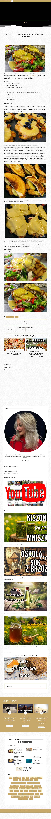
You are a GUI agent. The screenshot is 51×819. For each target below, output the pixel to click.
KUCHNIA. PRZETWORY (29, 785)
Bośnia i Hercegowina (33, 777)
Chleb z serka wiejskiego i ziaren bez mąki (25, 655)
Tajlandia (37, 793)
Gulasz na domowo (30, 329)
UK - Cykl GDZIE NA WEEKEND (20, 796)
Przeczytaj (9, 725)
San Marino (14, 793)
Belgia (27, 777)
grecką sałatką (31, 75)
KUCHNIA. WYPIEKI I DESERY (23, 788)
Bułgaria (40, 777)
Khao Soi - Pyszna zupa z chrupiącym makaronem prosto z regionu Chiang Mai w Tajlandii (19, 760)
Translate (15, 473)
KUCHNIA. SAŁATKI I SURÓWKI (13, 788)
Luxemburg (30, 788)
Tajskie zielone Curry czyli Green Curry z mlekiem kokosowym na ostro (18, 750)
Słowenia (19, 793)
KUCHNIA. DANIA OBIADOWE (15, 785)
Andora (15, 777)
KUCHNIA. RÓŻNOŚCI (37, 785)
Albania (10, 777)
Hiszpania (35, 780)
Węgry (32, 796)
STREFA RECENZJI (25, 793)
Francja (27, 780)
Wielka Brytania (36, 796)
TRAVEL (41, 793)
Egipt (23, 780)
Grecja (31, 780)
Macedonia (35, 788)
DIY (19, 780)
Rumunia (10, 793)
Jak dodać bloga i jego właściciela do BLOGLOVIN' (27, 769)
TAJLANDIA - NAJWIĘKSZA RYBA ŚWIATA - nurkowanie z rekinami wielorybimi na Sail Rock (37, 760)
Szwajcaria (32, 793)
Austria (23, 777)
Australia (19, 777)
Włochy (30, 799)
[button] (13, 21)
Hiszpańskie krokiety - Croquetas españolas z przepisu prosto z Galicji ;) (14, 330)
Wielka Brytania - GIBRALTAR (23, 799)
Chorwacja (16, 780)
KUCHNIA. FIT (22, 785)
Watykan (27, 796)
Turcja (13, 796)
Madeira (40, 788)
